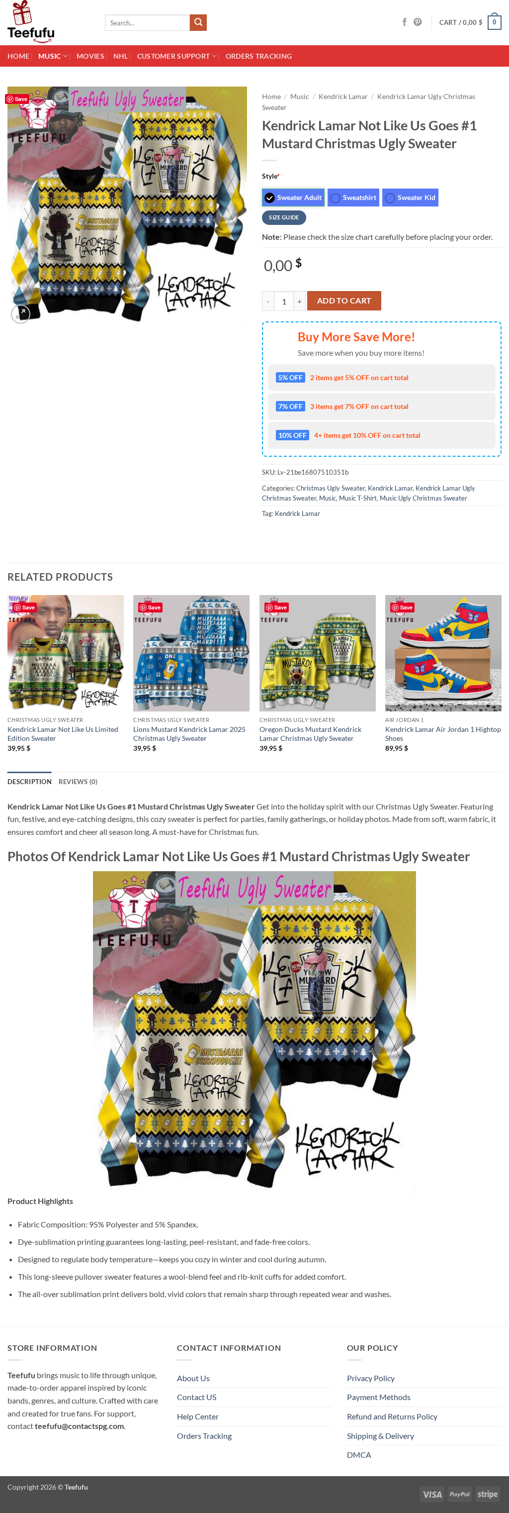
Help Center (198, 1416)
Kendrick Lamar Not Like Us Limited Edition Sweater (62, 734)
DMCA (359, 1454)
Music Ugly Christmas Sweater (423, 498)
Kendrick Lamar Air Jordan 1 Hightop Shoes (443, 734)
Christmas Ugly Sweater (330, 488)
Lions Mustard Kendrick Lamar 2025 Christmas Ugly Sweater (189, 734)
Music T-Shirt (358, 498)
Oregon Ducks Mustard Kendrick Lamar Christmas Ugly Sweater (310, 734)
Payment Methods (379, 1397)
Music (49, 56)
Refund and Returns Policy (392, 1416)
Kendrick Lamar (343, 97)
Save (28, 607)
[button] (470, 23)
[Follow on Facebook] (405, 22)
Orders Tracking (259, 56)
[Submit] (198, 22)
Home (18, 56)
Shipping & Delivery (380, 1435)
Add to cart (344, 300)
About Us (193, 1378)
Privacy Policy (371, 1378)
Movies (90, 56)
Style (271, 176)
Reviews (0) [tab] (78, 782)
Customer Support (173, 56)
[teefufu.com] (48, 22)
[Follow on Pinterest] (418, 22)
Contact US (196, 1397)
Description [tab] (29, 782)
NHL (120, 56)
